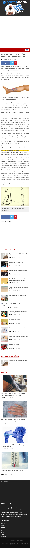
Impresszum (5, 543)
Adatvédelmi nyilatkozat (15, 545)
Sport (2, 532)
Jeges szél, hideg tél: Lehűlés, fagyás (12, 470)
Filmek (2, 534)
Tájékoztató (12, 543)
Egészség (3, 527)
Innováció (3, 536)
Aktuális (3, 525)
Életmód (3, 531)
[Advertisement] (15, 32)
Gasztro (3, 529)
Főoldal (4, 50)
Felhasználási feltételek (22, 543)
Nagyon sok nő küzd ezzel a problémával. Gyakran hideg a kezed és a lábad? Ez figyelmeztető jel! (13, 395)
